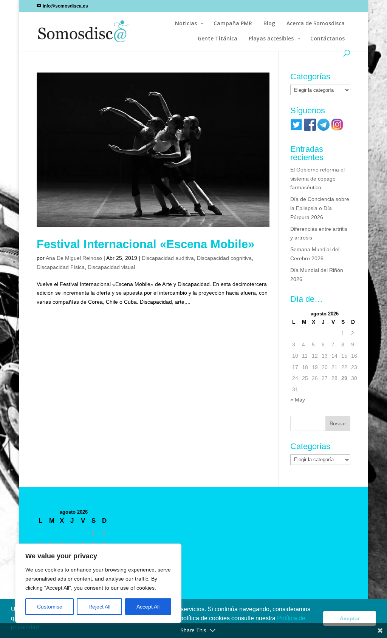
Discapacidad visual (111, 267)
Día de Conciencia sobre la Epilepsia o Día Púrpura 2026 (319, 208)
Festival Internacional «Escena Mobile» (145, 244)
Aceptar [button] (350, 618)
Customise (49, 607)
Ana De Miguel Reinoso (74, 258)
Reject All (99, 607)
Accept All (147, 607)
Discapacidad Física (61, 267)
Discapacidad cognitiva (224, 258)
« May (297, 400)
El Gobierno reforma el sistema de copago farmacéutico (317, 179)
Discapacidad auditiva (168, 258)
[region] (98, 583)
